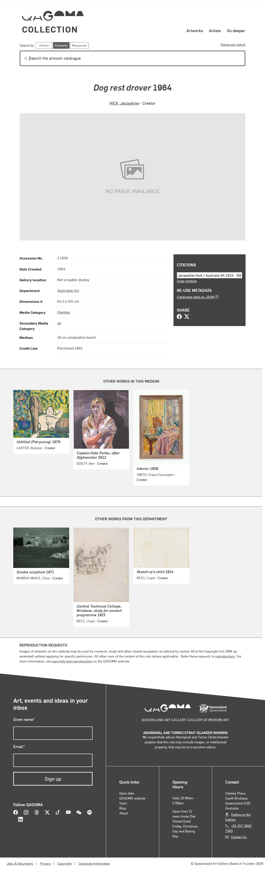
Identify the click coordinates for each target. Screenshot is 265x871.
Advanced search (233, 44)
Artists (215, 30)
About (123, 813)
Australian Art (68, 290)
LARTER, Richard (29, 448)
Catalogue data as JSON (195, 297)
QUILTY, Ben (85, 463)
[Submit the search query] (22, 58)
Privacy (45, 863)
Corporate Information (94, 863)
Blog (122, 808)
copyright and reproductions (72, 661)
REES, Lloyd (86, 621)
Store (123, 803)
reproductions (225, 656)
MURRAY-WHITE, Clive (33, 578)
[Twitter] (186, 317)
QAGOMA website (132, 798)
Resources (79, 45)
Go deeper (236, 30)
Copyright (65, 863)
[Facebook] (179, 317)
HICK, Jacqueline (124, 103)
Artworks (194, 30)
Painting (63, 312)
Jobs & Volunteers (20, 863)
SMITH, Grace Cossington (155, 474)
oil (59, 323)
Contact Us (239, 837)
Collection (50, 29)
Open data (126, 793)
